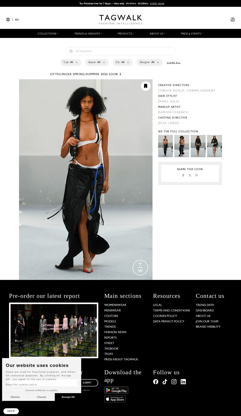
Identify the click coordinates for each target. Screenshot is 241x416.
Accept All (69, 396)
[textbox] (70, 62)
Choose (43, 396)
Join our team (207, 321)
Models (110, 321)
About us (203, 316)
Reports (110, 337)
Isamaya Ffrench (173, 112)
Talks (108, 354)
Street (109, 343)
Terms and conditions (171, 310)
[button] (11, 411)
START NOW (157, 3)
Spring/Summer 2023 (90, 74)
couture (111, 316)
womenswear (115, 305)
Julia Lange (168, 123)
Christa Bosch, (172, 90)
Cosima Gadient (201, 90)
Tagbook (111, 348)
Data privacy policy (168, 321)
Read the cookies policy (23, 384)
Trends (110, 326)
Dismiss (16, 396)
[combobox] (70, 62)
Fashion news (115, 332)
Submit (87, 382)
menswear (112, 310)
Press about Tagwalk (121, 359)
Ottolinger (61, 74)
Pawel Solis (168, 101)
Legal (157, 305)
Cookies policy (165, 316)
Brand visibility (208, 326)
